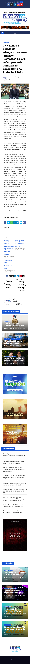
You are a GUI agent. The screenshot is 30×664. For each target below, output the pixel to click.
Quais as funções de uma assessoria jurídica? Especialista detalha (10, 283)
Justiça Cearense (8, 570)
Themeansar (15, 661)
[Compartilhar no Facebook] (5, 222)
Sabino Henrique (15, 77)
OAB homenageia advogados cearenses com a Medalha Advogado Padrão (14, 498)
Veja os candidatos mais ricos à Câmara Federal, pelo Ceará (13, 611)
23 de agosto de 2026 (12, 595)
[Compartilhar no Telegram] (17, 222)
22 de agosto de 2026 (12, 613)
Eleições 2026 (7, 606)
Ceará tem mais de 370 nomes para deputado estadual (14, 629)
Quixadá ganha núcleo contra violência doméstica (14, 574)
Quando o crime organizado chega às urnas (13, 592)
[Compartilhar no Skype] (21, 222)
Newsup (25, 659)
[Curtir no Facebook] (24, 222)
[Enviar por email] (14, 222)
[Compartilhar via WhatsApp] (11, 222)
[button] (27, 33)
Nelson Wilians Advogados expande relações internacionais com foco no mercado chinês (20, 285)
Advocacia (6, 42)
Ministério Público (15, 338)
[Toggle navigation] (15, 33)
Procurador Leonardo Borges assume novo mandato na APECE (14, 360)
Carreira (13, 356)
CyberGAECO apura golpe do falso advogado (13, 343)
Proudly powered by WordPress (10, 659)
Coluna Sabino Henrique (10, 588)
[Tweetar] (8, 222)
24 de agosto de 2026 (12, 577)
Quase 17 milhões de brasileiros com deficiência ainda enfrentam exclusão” (20, 243)
